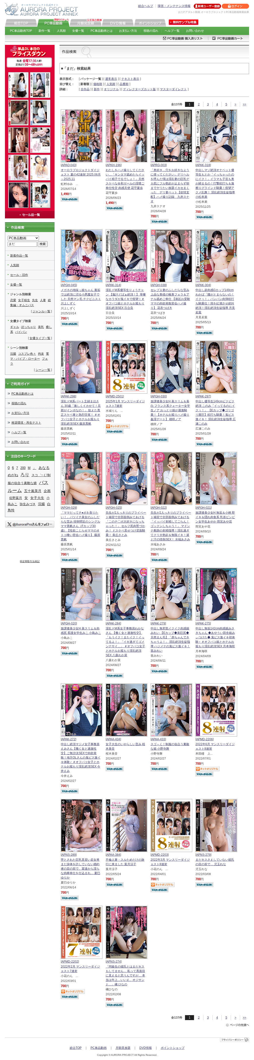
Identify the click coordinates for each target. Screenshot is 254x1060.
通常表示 (111, 79)
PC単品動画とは (102, 30)
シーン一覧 (42, 370)
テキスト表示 (130, 79)
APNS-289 (69, 854)
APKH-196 (113, 165)
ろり (24, 474)
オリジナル (111, 89)
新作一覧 (44, 30)
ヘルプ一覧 (172, 30)
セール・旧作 (19, 275)
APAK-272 (68, 739)
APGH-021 (203, 507)
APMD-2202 (70, 961)
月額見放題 (123, 1048)
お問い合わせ (195, 30)
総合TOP (76, 1048)
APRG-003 (158, 165)
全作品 (85, 89)
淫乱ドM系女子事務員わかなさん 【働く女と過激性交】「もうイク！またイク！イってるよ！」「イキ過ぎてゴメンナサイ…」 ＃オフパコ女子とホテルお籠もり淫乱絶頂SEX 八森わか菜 (125, 642)
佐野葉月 (15, 498)
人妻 (43, 300)
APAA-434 (113, 739)
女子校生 (24, 300)
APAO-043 (69, 165)
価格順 (97, 84)
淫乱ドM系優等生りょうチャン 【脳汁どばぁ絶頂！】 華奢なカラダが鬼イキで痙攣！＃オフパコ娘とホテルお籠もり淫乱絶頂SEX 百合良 (126, 299)
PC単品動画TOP (21, 30)
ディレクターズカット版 (139, 89)
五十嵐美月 (32, 491)
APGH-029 (69, 507)
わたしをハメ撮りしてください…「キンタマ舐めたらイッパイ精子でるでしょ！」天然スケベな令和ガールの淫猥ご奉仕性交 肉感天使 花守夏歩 (125, 179)
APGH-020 (69, 623)
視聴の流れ (150, 30)
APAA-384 (113, 854)
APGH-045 (69, 285)
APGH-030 (158, 396)
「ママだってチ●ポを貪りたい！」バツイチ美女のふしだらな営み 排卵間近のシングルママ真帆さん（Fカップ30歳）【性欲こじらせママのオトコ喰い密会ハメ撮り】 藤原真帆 (80, 526)
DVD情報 (145, 1048)
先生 (35, 300)
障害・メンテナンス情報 (174, 6)
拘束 (41, 353)
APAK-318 (203, 165)
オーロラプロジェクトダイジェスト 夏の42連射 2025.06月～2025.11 (81, 174)
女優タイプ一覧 (40, 338)
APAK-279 (158, 623)
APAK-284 (113, 623)
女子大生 (37, 498)
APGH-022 (158, 507)
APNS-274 (113, 961)
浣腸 (13, 353)
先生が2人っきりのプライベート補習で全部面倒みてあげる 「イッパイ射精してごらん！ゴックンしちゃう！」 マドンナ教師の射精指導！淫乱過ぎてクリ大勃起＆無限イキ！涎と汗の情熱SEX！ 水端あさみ (171, 526)
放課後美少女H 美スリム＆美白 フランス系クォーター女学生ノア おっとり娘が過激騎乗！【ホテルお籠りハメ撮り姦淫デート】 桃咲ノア (170, 410)
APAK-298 (68, 396)
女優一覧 (78, 30)
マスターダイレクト (173, 89)
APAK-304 (203, 285)
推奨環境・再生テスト (26, 422)
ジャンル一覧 (41, 311)
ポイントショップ (173, 1048)
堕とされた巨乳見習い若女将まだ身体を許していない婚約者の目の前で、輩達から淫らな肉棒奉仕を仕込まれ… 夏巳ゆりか (80, 868)
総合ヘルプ (145, 6)
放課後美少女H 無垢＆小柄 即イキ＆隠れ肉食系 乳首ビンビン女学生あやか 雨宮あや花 (215, 517)
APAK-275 (203, 623)
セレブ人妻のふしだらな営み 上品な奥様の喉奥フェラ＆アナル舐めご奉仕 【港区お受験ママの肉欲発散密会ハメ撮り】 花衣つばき (170, 299)
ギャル (14, 327)
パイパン (21, 332)
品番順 (124, 84)
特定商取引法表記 (30, 561)
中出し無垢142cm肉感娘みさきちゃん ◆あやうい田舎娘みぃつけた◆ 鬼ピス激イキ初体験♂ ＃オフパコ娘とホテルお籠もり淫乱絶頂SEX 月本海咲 (215, 637)
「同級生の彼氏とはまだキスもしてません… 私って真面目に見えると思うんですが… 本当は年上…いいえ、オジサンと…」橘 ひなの (125, 975)
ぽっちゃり (28, 327)
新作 (97, 89)
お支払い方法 (128, 30)
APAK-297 (203, 396)
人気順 (61, 30)
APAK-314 (113, 285)
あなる (44, 468)
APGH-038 (158, 285)
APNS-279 (203, 854)
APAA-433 (158, 739)
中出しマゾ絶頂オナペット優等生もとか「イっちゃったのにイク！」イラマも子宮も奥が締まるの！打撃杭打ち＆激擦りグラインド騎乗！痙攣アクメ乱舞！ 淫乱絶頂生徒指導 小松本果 (215, 183)
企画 (47, 491)
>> (244, 104)
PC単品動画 (99, 1048)
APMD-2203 (159, 854)
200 (23, 468)
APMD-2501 (114, 396)
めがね (13, 475)
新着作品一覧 (19, 255)
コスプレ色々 (27, 353)
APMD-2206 (204, 739)
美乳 (41, 327)
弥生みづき (28, 504)
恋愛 (13, 300)
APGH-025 (113, 507)
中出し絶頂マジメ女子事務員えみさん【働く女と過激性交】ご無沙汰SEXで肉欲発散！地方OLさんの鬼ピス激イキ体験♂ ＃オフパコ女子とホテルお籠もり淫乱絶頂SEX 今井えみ (80, 757)
